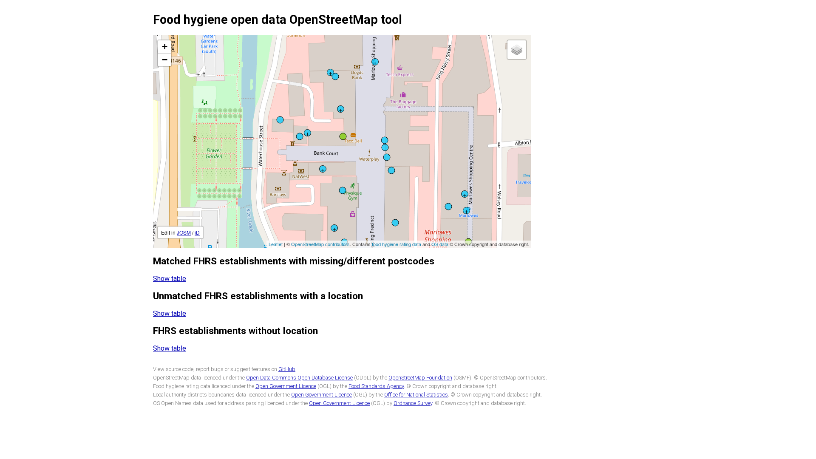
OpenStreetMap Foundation (420, 377)
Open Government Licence (285, 386)
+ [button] (164, 46)
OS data (439, 244)
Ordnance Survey (413, 403)
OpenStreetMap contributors (320, 244)
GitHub (286, 369)
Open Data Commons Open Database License (299, 377)
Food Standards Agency (376, 386)
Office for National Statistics (416, 394)
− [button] (164, 59)
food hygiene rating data (396, 244)
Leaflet (276, 244)
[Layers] (516, 49)
